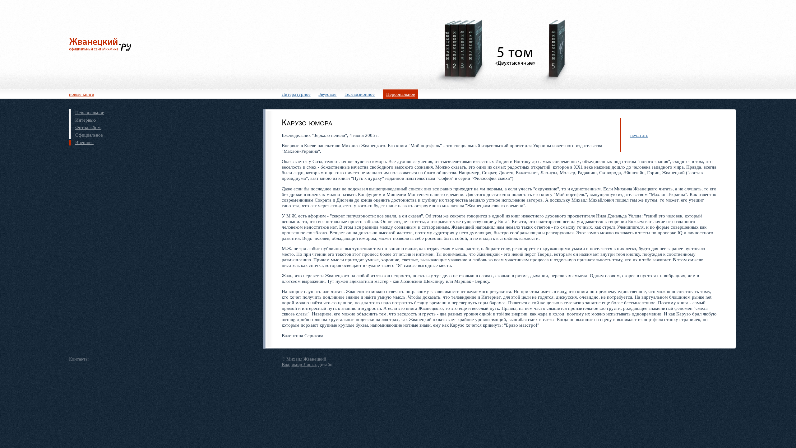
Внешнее (84, 142)
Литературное (296, 94)
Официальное (89, 135)
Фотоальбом (88, 127)
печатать (639, 135)
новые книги (81, 94)
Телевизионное (360, 94)
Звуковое (327, 94)
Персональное (400, 94)
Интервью (85, 120)
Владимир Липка (299, 364)
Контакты (79, 359)
